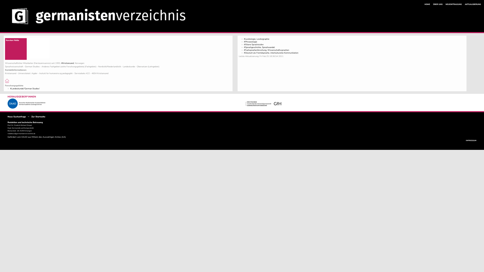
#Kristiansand (67, 63)
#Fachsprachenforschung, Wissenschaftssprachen (266, 50)
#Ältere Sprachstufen (254, 44)
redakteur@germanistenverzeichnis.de (21, 133)
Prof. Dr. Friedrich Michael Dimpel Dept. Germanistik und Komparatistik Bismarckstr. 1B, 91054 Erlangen (21, 128)
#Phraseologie (250, 41)
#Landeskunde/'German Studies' (25, 88)
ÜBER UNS (438, 4)
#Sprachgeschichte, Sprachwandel (259, 47)
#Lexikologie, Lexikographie (256, 39)
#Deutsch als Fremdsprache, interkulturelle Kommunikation (271, 53)
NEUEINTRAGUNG (454, 4)
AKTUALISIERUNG (473, 4)
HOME (427, 4)
